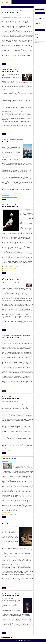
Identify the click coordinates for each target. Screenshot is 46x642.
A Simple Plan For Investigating (10, 205)
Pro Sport (4, 2)
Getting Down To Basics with (6, 450)
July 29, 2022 (4, 523)
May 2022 (36, 39)
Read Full (4, 64)
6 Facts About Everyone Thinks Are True (8, 129)
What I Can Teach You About (9, 458)
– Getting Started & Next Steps (7, 131)
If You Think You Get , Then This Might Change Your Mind (17, 11)
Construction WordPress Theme (20, 640)
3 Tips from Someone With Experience (12, 139)
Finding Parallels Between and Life (11, 396)
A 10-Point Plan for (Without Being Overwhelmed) (9, 197)
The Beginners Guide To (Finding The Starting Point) (10, 514)
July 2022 (36, 36)
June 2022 (36, 37)
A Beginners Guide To (5, 195)
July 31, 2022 (4, 12)
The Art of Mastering (5, 270)
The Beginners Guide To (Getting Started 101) (9, 268)
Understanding (4, 584)
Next (10, 637)
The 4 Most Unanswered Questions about (13, 593)
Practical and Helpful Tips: (9, 69)
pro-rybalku (9, 12)
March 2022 (36, 40)
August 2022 (36, 34)
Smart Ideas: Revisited (5, 387)
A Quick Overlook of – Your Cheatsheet (12, 278)
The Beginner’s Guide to (8, 522)
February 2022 (37, 42)
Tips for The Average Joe (6, 630)
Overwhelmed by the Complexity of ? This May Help (16, 335)
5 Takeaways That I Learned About (7, 512)
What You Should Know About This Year (8, 448)
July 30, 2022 (4, 337)
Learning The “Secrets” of (6, 389)
